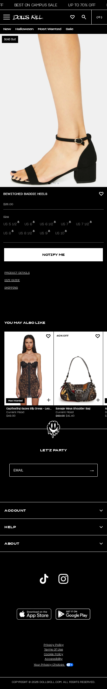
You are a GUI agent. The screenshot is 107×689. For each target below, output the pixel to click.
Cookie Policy (53, 654)
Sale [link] (69, 29)
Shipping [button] (11, 287)
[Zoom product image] (53, 110)
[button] (34, 5)
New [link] (7, 29)
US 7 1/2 (82, 224)
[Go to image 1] (49, 183)
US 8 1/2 (25, 233)
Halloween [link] (24, 29)
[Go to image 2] (52, 183)
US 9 (43, 233)
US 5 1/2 (10, 224)
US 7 (64, 224)
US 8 (7, 233)
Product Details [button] (17, 273)
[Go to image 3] (55, 183)
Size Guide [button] (12, 280)
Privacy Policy (54, 645)
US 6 (28, 224)
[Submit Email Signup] (91, 470)
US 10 (59, 233)
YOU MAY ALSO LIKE (24, 323)
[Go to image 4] (58, 183)
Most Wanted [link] (49, 29)
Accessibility (54, 659)
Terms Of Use (53, 649)
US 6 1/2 (46, 224)
